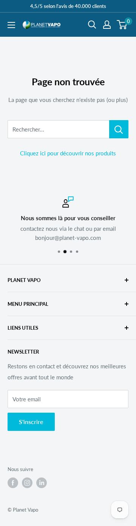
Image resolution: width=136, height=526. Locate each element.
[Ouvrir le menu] (11, 25)
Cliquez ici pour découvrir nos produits (68, 153)
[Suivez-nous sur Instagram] (27, 482)
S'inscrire (31, 421)
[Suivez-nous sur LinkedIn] (41, 482)
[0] (122, 24)
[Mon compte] (107, 24)
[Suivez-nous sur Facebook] (13, 482)
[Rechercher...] (118, 129)
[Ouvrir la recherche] (92, 24)
